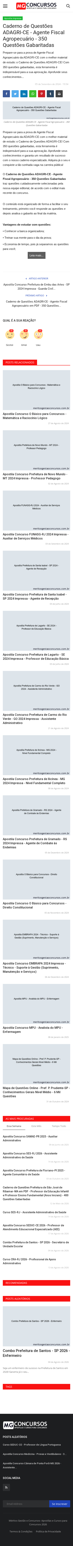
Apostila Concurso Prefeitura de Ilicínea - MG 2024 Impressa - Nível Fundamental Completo (34, 781)
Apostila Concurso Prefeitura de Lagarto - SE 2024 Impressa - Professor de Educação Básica (36, 656)
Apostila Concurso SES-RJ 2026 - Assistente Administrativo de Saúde (30, 1155)
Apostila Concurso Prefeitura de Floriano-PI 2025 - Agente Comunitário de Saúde (34, 1172)
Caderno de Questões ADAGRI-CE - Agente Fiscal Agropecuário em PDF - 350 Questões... (36, 303)
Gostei (9, 345)
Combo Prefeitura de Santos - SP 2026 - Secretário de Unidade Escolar (36, 1244)
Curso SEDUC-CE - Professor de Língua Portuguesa (32, 1444)
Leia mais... (37, 255)
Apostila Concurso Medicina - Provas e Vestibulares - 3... (35, 1454)
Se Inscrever (59, 1504)
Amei (24, 345)
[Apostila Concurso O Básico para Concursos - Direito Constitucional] (36, 880)
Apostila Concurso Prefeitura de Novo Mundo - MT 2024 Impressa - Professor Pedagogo (35, 476)
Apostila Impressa (12, 18)
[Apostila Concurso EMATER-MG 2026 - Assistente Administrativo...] (36, 1326)
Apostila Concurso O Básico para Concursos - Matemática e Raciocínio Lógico (34, 416)
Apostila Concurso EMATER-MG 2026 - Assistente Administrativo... (35, 1353)
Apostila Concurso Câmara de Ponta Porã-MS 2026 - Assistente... (32, 1465)
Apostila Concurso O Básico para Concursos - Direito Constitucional (34, 905)
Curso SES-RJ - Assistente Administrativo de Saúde (34, 1212)
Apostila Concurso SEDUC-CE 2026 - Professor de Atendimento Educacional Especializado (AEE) (33, 1227)
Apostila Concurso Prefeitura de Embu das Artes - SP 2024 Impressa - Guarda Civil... (36, 286)
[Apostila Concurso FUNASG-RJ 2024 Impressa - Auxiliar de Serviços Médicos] (36, 511)
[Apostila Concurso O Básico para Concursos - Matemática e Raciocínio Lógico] (36, 390)
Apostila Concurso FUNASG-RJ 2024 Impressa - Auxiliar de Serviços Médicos (36, 536)
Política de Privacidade (48, 1531)
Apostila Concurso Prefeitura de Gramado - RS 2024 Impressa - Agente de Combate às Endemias (35, 843)
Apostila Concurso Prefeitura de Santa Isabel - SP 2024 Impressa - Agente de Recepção (35, 596)
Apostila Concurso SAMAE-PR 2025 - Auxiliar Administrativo (30, 1138)
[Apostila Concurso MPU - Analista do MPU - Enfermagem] (36, 1004)
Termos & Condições (21, 1531)
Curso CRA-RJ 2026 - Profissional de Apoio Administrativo (29, 1261)
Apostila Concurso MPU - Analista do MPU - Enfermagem (33, 1030)
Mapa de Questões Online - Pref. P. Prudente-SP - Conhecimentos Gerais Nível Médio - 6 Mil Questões (36, 1092)
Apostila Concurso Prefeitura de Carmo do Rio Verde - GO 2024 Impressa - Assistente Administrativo (35, 719)
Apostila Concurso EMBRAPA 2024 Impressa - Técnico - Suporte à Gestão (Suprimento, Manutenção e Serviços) (34, 967)
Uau (38, 345)
